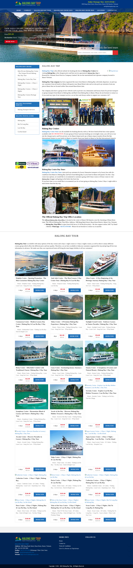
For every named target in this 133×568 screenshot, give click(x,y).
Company (27, 10)
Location (101, 10)
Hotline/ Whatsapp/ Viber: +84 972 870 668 (101, 2)
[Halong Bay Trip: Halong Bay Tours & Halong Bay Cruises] (28, 3)
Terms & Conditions (65, 546)
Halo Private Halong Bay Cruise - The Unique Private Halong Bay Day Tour (28, 73)
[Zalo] (130, 544)
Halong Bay (21, 120)
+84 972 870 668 (65, 226)
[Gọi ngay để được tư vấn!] (130, 554)
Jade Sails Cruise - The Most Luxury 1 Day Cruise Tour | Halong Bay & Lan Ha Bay (27, 29)
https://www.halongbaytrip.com (29, 554)
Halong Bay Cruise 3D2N (85, 10)
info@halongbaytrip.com (111, 6)
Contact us (112, 10)
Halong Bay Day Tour (42, 10)
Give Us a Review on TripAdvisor (69, 548)
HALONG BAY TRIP (22, 544)
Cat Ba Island (22, 132)
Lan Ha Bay (21, 128)
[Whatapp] (130, 549)
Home (19, 10)
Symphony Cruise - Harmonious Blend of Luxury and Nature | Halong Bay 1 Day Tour (30, 413)
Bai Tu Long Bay (23, 124)
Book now (10, 41)
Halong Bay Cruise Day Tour (27, 79)
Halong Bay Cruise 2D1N (63, 10)
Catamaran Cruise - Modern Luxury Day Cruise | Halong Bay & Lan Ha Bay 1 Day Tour (30, 324)
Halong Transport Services (26, 109)
